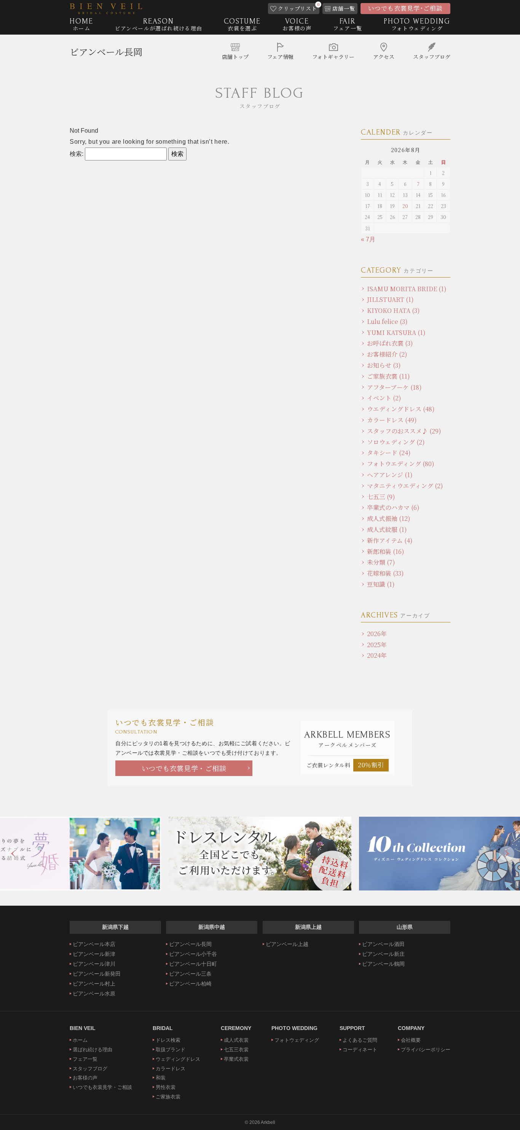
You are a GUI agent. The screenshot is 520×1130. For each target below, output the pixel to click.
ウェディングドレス (178, 1059)
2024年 (377, 655)
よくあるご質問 (360, 1040)
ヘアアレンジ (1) (390, 474)
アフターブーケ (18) (394, 387)
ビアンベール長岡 (106, 51)
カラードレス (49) (392, 420)
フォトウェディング (296, 1040)
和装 (161, 1078)
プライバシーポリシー (425, 1049)
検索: (76, 154)
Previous (13, 853)
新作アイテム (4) (390, 540)
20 (405, 206)
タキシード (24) (389, 452)
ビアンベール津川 (94, 964)
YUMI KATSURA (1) (396, 332)
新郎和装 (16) (385, 551)
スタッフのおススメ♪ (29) (404, 431)
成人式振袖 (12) (388, 518)
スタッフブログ (90, 1068)
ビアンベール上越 (287, 944)
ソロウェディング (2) (396, 442)
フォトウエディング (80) (400, 463)
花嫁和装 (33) (385, 573)
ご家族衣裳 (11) (388, 376)
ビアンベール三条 (190, 974)
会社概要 (411, 1040)
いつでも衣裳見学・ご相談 (184, 768)
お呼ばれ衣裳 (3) (390, 343)
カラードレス (170, 1068)
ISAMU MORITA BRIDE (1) (407, 288)
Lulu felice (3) (387, 321)
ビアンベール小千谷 (193, 954)
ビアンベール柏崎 (190, 984)
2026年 (377, 633)
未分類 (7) (381, 562)
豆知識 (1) (381, 584)
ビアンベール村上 (94, 984)
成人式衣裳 (236, 1040)
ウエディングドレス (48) (401, 409)
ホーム (80, 1040)
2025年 (377, 644)
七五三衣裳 (236, 1049)
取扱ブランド (170, 1049)
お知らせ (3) (384, 365)
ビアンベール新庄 (383, 954)
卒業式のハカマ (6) (393, 507)
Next (506, 853)
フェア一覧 (85, 1059)
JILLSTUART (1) (390, 299)
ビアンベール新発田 (97, 974)
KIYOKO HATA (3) (393, 310)
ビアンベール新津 (94, 954)
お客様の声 (85, 1078)
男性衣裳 (165, 1087)
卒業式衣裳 (236, 1059)
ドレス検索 (168, 1040)
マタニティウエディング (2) (405, 485)
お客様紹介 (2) (387, 354)
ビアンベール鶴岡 (383, 964)
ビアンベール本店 (94, 944)
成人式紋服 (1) (387, 529)
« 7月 (368, 239)
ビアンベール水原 (94, 993)
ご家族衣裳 (168, 1097)
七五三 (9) (381, 496)
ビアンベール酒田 (383, 944)
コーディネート (360, 1049)
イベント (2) (384, 398)
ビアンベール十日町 (193, 964)
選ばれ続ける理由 (92, 1049)
